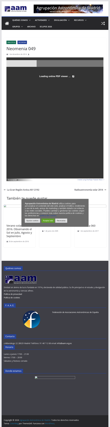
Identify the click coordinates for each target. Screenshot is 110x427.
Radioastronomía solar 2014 (88, 189)
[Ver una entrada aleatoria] (103, 23)
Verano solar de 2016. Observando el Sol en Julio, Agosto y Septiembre (19, 231)
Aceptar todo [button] (48, 221)
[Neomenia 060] (90, 206)
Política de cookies (12, 297)
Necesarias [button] (61, 221)
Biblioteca (11, 42)
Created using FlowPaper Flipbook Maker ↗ (90, 180)
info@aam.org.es (64, 343)
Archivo (31, 26)
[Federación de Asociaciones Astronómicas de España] (31, 312)
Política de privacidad (13, 294)
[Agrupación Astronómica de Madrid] (7, 23)
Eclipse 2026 (46, 26)
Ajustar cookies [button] (32, 221)
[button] (29, 20)
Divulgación (60, 20)
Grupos (16, 26)
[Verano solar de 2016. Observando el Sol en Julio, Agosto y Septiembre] (19, 206)
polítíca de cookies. (48, 216)
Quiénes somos (20, 20)
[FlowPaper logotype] (13, 179)
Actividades (41, 20)
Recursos (79, 20)
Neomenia (22, 42)
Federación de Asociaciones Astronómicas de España (75, 312)
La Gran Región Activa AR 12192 (23, 189)
